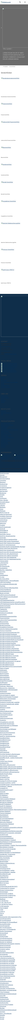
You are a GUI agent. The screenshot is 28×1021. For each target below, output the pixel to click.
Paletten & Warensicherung (7, 437)
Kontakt (3, 402)
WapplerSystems (5, 470)
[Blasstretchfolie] (14, 151)
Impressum (3, 411)
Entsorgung (3, 445)
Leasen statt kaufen (5, 387)
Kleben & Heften (4, 436)
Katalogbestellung (5, 385)
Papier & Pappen (5, 431)
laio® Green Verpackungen (7, 425)
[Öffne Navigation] (25, 2)
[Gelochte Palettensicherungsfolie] (14, 232)
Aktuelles (3, 377)
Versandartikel (4, 442)
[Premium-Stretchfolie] (14, 255)
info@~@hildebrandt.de (10, 354)
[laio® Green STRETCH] (14, 275)
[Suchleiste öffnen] (20, 2)
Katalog (2, 384)
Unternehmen (4, 396)
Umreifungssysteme (5, 440)
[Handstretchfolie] (14, 168)
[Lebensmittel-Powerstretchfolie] (14, 130)
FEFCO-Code (4, 380)
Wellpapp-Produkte (5, 432)
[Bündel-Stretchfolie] (14, 187)
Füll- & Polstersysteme (6, 434)
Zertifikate (3, 400)
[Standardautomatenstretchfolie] (14, 86)
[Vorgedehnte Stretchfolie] (14, 207)
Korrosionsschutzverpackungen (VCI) (9, 429)
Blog (2, 379)
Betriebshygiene (4, 443)
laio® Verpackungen (5, 423)
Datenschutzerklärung (6, 412)
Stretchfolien (4, 428)
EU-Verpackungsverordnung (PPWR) (9, 382)
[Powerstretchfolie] (14, 108)
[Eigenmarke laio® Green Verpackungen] (20, 457)
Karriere (3, 399)
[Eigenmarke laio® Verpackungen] (6, 457)
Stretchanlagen (4, 439)
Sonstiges (3, 447)
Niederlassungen (5, 397)
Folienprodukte (4, 426)
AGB (2, 414)
